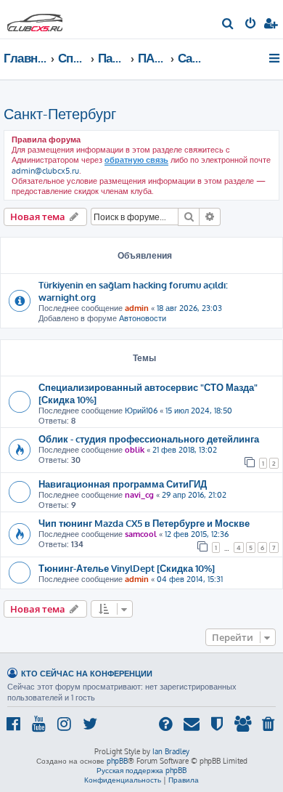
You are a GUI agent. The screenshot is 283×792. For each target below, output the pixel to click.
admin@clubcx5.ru (45, 171)
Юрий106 (141, 410)
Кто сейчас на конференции (86, 673)
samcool (141, 534)
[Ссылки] (275, 58)
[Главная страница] (34, 18)
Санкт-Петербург (60, 113)
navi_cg (139, 495)
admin (137, 308)
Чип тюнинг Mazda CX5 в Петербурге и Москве (144, 523)
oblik (134, 450)
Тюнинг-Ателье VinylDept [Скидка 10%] (126, 568)
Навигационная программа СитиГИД (122, 483)
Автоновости (142, 318)
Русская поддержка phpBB (141, 770)
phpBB (117, 760)
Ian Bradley (170, 751)
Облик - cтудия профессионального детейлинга (148, 438)
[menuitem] (228, 24)
